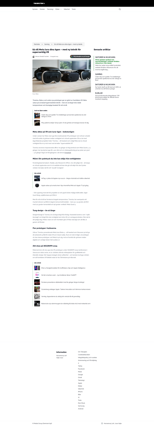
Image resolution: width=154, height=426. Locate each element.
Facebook (81, 369)
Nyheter (35, 9)
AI (78, 397)
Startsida (37, 44)
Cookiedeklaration (84, 355)
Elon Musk (81, 403)
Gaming (46, 44)
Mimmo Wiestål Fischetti (42, 56)
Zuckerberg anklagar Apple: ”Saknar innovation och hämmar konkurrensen (65, 289)
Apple (80, 383)
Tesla (79, 400)
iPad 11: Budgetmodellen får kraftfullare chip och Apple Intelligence (63, 268)
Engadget (68, 153)
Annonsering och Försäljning (87, 360)
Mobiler (42, 9)
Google (80, 374)
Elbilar (57, 9)
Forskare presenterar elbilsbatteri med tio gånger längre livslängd (62, 282)
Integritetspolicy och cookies (87, 357)
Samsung (81, 406)
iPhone (80, 392)
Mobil (80, 372)
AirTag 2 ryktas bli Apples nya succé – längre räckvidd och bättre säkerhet (65, 178)
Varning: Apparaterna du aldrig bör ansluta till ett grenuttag (60, 296)
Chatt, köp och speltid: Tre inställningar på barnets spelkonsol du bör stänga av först (63, 115)
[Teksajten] (77, 3)
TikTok (80, 366)
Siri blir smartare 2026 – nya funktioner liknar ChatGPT (58, 275)
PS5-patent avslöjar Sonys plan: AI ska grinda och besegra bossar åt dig (65, 123)
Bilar (79, 394)
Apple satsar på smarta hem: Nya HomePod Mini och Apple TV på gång (64, 185)
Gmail (80, 377)
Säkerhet (67, 9)
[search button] (120, 9)
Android (80, 409)
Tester (74, 9)
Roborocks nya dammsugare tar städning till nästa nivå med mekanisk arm (65, 303)
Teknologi (50, 9)
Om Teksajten (82, 352)
